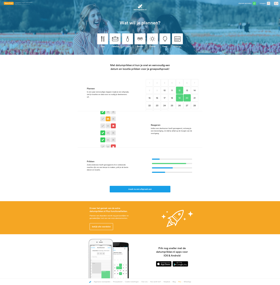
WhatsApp (187, 282)
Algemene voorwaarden (102, 282)
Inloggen (263, 3)
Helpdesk (167, 282)
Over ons (144, 282)
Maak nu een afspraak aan (140, 189)
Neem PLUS (9, 3)
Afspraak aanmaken (245, 3)
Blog (174, 282)
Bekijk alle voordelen (101, 226)
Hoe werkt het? (155, 282)
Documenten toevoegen (22, 3)
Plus (179, 282)
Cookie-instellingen (132, 282)
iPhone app (163, 264)
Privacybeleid (117, 282)
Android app (180, 264)
